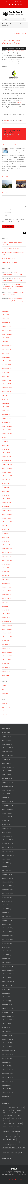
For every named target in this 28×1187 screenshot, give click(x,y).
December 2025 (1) (8, 751)
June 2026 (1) (7, 732)
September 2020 (7, 476)
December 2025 (7, 330)
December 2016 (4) (8, 1046)
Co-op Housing (17, 1115)
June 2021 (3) (7, 863)
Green (4, 1134)
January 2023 (7, 384)
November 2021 (7, 426)
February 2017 (7, 617)
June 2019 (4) (7, 955)
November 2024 (7, 345)
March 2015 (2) (7, 1089)
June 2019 (6, 533)
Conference (19, 1123)
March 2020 (6, 499)
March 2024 (6, 357)
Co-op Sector (19, 1118)
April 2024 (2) (7, 774)
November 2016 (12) (9, 1050)
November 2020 (7, 468)
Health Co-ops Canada (8, 1136)
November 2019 (7, 514)
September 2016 (7, 637)
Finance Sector (6, 1131)
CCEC (13, 1110)
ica (4, 1139)
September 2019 (7, 522)
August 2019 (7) (7, 947)
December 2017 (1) (8, 1016)
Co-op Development (16, 1112)
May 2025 (6, 341)
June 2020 (6, 487)
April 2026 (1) (7, 740)
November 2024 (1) (8, 767)
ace (4, 1107)
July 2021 (6, 437)
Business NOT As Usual (10, 262)
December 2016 (7, 625)
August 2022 (6, 395)
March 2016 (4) (7, 1066)
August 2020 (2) (7, 901)
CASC (9, 1110)
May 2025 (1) (6, 763)
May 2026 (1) (6, 736)
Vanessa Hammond (17, 1150)
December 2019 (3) (8, 932)
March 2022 (6, 414)
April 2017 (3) (7, 1031)
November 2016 (7, 629)
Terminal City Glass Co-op (9, 1147)
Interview (9, 1139)
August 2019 (6, 525)
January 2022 (7, 422)
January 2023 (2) (8, 805)
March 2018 (6, 583)
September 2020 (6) (8, 897)
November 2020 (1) (8, 889)
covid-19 (5, 1126)
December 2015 (7, 652)
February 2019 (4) (8, 966)
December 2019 (7, 510)
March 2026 (6, 322)
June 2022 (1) (7, 824)
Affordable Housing (11, 1107)
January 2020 (7, 506)
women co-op (6, 1152)
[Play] (4, 48)
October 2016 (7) (8, 1054)
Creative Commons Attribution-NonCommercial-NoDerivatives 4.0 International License (13, 1173)
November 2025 (7, 334)
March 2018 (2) (7, 1004)
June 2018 (6, 571)
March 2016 (6, 644)
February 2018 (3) (8, 1008)
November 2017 (7, 598)
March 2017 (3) (7, 1035)
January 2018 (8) (8, 1012)
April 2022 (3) (7, 832)
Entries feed (6, 707)
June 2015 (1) (7, 1085)
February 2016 (7, 648)
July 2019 (6, 529)
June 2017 (6, 606)
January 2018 (7, 591)
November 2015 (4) (8, 1077)
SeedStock (19, 102)
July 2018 (6, 568)
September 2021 (7, 433)
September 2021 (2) (8, 855)
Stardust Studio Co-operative (11, 248)
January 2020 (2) (8, 928)
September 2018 (7, 560)
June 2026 (6, 311)
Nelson (14, 1139)
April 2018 (6, 579)
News (4, 685)
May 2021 (6, 445)
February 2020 (7, 502)
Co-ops (12, 1118)
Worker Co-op (14, 1152)
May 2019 (6, 537)
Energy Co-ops (13, 1128)
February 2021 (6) (8, 878)
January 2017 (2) (8, 1043)
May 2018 (6, 575)
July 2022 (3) (6, 820)
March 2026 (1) (7, 744)
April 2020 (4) (7, 916)
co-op (8, 1112)
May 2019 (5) (6, 958)
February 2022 (7, 418)
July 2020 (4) (6, 905)
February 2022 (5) (8, 840)
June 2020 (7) (7, 909)
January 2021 (7, 460)
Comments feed (7, 711)
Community (5, 1120)
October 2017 (7, 602)
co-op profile (6, 1118)
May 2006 (6, 675)
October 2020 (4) (8, 893)
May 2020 (6, 491)
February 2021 (7, 456)
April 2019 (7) (7, 962)
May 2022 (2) (6, 828)
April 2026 (6, 318)
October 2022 (7, 391)
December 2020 (7, 464)
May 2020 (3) (6, 912)
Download (22, 50)
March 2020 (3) (7, 920)
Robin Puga (6, 120)
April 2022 (6, 410)
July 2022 (6, 399)
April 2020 (6, 495)
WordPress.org (7, 715)
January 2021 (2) (8, 882)
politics (22, 1142)
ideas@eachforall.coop (20, 1)
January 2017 (7, 621)
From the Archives (16, 1131)
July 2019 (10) (7, 951)
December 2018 (7, 548)
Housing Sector (18, 1136)
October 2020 (7, 472)
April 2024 (6, 353)
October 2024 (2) (8, 771)
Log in (5, 703)
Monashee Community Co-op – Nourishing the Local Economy (13, 286)
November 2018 (7, 552)
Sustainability (6, 1144)
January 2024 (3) (8, 786)
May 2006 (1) (6, 1096)
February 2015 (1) (8, 1092)
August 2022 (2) (7, 817)
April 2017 (6, 610)
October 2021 (7, 430)
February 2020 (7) (8, 924)
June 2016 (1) (7, 1062)
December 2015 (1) (8, 1073)
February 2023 (7, 380)
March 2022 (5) (7, 836)
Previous (17, 33)
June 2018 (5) (7, 993)
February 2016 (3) (8, 1069)
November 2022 (7, 387)
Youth (20, 1152)
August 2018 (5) (7, 985)
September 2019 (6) (8, 943)
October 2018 (7, 556)
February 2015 (7, 671)
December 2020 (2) (8, 886)
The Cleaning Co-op (9, 258)
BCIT (4, 1110)
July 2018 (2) (6, 989)
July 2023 (6, 372)
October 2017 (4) (8, 1023)
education (5, 1128)
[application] (14, 48)
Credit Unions (12, 1126)
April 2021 (6, 449)
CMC (4, 1112)
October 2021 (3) (8, 851)
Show (19, 120)
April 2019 (6, 541)
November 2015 (7, 656)
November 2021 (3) (8, 847)
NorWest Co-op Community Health (11, 1142)
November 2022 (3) (8, 809)
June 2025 (6, 338)
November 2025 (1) (8, 755)
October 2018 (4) (8, 978)
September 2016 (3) (8, 1058)
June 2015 (6, 663)
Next (23, 33)
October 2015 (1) (8, 1081)
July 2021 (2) (6, 859)
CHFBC (19, 1110)
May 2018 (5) (6, 997)
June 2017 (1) (7, 1027)
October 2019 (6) (8, 939)
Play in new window (13, 50)
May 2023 (6, 376)
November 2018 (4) (8, 974)
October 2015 (7, 660)
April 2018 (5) (7, 1000)
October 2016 (7, 633)
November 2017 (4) (8, 1020)
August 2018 (6, 564)
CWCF (18, 1126)
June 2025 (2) (7, 759)
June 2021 (6, 441)
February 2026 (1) (8, 748)
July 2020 (6, 483)
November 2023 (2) (8, 790)
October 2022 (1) (8, 813)
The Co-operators (21, 1147)
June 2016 (6, 640)
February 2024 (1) (8, 782)
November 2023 (7, 368)
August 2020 (6, 479)
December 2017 (7, 594)
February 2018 (7, 587)
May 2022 (6, 407)
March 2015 (6, 667)
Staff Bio (5, 693)
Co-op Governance (7, 1115)
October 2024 (7, 349)
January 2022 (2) (8, 843)
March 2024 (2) (7, 778)
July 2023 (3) (6, 794)
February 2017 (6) (8, 1039)
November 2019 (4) (8, 935)
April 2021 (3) (7, 870)
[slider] (23, 48)
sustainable (13, 1144)
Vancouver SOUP (7, 1150)
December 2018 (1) (8, 970)
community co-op (14, 1120)
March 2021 (6, 453)
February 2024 (7, 361)
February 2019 (7, 545)
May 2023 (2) (6, 797)
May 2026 (6, 315)
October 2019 (7, 518)
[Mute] (19, 48)
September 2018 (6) (8, 981)
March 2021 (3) (7, 874)
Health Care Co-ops (12, 1134)
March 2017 (6, 614)
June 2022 (6, 403)
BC (18, 1107)
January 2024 (7, 364)
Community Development (9, 1123)
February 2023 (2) (8, 801)
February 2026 (7, 326)
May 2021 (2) (6, 866)
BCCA (22, 1107)
